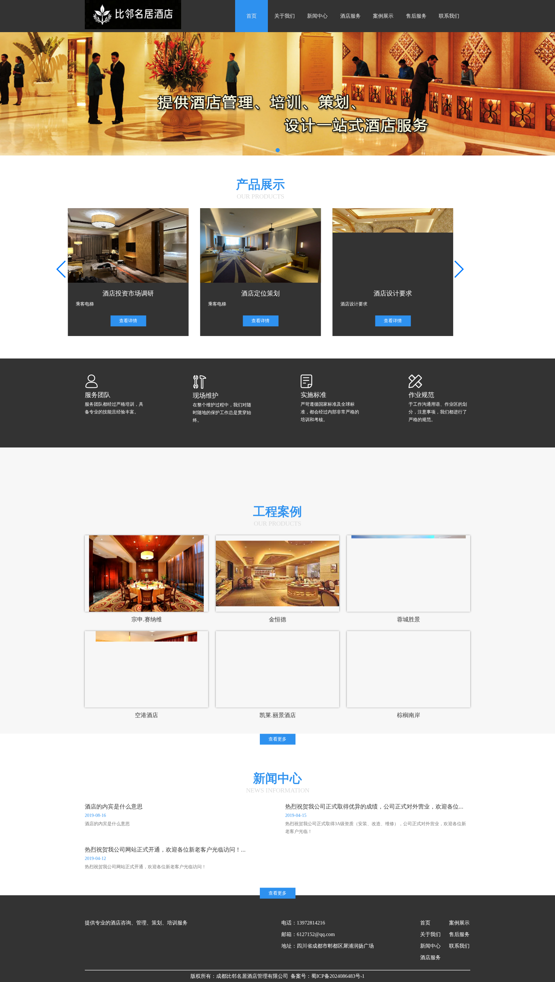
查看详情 (145, 320)
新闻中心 (317, 16)
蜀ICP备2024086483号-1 (338, 976)
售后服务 (416, 16)
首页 (251, 16)
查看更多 (277, 702)
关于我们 (284, 16)
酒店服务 (350, 16)
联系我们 (449, 16)
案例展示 (383, 16)
